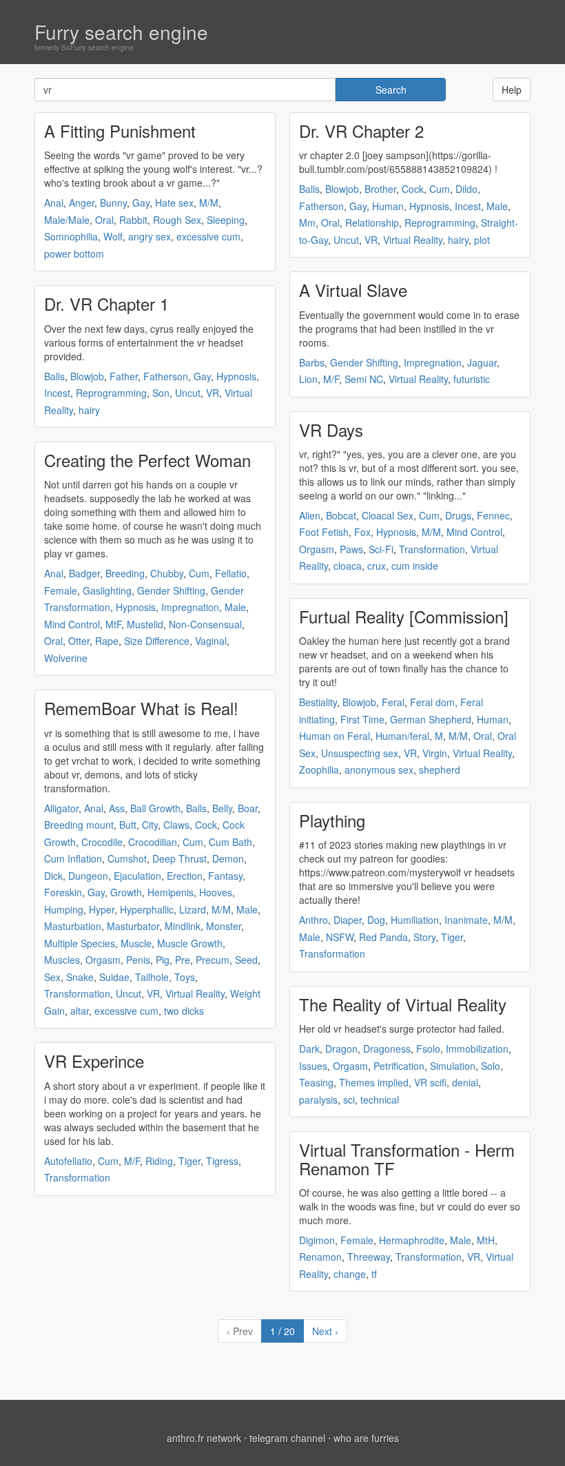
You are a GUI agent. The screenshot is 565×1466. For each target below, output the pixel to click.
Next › (325, 1331)
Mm (307, 222)
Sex (52, 977)
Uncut (188, 393)
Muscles (62, 960)
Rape (107, 641)
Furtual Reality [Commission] (403, 616)
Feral (393, 702)
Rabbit (133, 220)
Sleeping (226, 220)
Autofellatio (68, 1161)
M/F (132, 1161)
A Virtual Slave (353, 290)
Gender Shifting (171, 590)
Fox (362, 532)
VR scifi (430, 1082)
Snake (80, 977)
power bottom (74, 253)
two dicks (184, 1011)
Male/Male (67, 220)
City (150, 825)
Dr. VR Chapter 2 (361, 130)
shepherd (439, 769)
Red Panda (383, 937)
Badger (84, 573)
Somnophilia (71, 236)
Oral (104, 220)
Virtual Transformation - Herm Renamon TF (407, 1158)
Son (161, 393)
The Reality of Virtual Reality (402, 1004)
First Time (362, 719)
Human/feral (402, 736)
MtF (113, 624)
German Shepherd (430, 719)
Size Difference (156, 641)
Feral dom (432, 702)
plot (482, 240)
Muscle (136, 943)
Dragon (341, 1048)
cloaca (347, 565)
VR (212, 393)
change (349, 1274)
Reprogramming (111, 393)
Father (124, 376)
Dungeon (88, 875)
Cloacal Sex (387, 515)
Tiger (189, 1161)
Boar (248, 808)
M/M (208, 202)
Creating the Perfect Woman (147, 460)
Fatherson (165, 376)
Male (235, 607)
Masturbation (72, 926)
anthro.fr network (204, 1438)
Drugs (458, 515)
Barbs (312, 362)
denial (465, 1082)
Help (512, 89)
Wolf (113, 236)
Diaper (347, 920)
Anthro (313, 920)
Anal (53, 202)
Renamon (320, 1256)
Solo (490, 1066)
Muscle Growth (190, 943)
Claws (176, 825)
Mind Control (72, 624)
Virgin (434, 753)
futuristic (471, 379)
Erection (185, 875)
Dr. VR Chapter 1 (106, 303)
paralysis (318, 1099)
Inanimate (466, 920)
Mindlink (183, 926)
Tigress (222, 1161)
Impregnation (190, 607)
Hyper (101, 909)
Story (424, 937)
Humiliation (415, 920)
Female (60, 590)
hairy (89, 410)
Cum (199, 573)
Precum (212, 960)
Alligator (61, 808)
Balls (54, 376)
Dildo (466, 189)
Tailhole (152, 977)
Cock (206, 825)
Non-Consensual (205, 624)
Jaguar (482, 362)
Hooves (215, 892)
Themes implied (374, 1082)
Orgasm (103, 960)
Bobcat (341, 515)
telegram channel (287, 1438)
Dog (376, 920)
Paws (351, 549)
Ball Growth (155, 808)
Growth (126, 892)
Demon (228, 858)
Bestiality (318, 702)
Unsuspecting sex (359, 753)
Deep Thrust (179, 858)
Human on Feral (334, 736)
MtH (486, 1240)
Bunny (113, 202)
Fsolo (428, 1048)
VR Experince (94, 1061)
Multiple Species (79, 943)
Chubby (166, 573)
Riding (159, 1161)
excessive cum (208, 236)
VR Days (331, 429)
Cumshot (127, 858)
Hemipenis (170, 892)
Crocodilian (152, 842)
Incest (57, 393)
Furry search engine (121, 31)
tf (374, 1274)
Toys (184, 977)
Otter (79, 641)
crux (376, 565)
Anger (81, 202)
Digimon (317, 1240)
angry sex (149, 236)
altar (79, 1011)
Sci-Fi (381, 549)
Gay (141, 202)
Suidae (114, 977)
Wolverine (66, 658)
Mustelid (145, 624)
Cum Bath (230, 842)
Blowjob (87, 376)
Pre (182, 960)
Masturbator (133, 926)
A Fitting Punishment (120, 130)
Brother (380, 189)
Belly (222, 808)
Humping (63, 909)
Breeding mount (79, 825)
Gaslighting (107, 590)
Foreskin (63, 892)
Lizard (192, 909)
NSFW (339, 937)
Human (388, 206)
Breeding (125, 573)
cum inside (414, 565)
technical (379, 1099)
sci (349, 1099)
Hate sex (174, 202)
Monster (223, 926)
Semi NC (364, 379)
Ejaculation (137, 875)
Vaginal (211, 641)
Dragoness (387, 1048)
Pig (163, 960)
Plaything (332, 820)
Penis (138, 960)
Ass (117, 808)
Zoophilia (319, 769)
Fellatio (231, 573)
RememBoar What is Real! (141, 708)
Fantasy (225, 875)
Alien (309, 515)
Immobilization (477, 1048)
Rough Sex (177, 220)
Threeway (368, 1256)
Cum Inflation (73, 858)
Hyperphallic (147, 909)
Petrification (398, 1066)
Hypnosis (236, 376)
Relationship (372, 222)
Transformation (77, 993)
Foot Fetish (324, 532)
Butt (127, 825)
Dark (309, 1048)
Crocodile (102, 842)
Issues (313, 1066)
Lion (308, 379)
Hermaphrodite (411, 1240)
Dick (53, 875)
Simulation (452, 1066)
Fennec (493, 515)
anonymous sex (379, 769)
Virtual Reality (195, 993)
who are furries (366, 1438)
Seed (246, 960)
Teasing (316, 1082)
